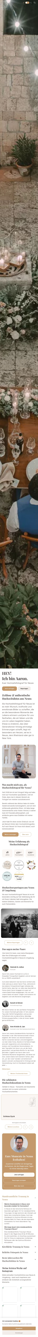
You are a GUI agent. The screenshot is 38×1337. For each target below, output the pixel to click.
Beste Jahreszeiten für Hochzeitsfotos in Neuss (13, 1259)
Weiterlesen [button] (6, 1069)
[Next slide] (31, 943)
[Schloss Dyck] (35, 1098)
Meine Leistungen (10, 834)
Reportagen (24, 688)
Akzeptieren (19, 1328)
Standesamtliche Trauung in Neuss (15, 1198)
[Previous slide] (26, 943)
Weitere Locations (13, 1127)
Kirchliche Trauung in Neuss (15, 1246)
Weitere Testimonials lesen (19, 1073)
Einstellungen (19, 1333)
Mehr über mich (19, 1186)
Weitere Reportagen (13, 942)
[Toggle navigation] (34, 2)
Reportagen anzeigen (19, 1180)
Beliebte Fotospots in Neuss (15, 1252)
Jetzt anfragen (9, 688)
